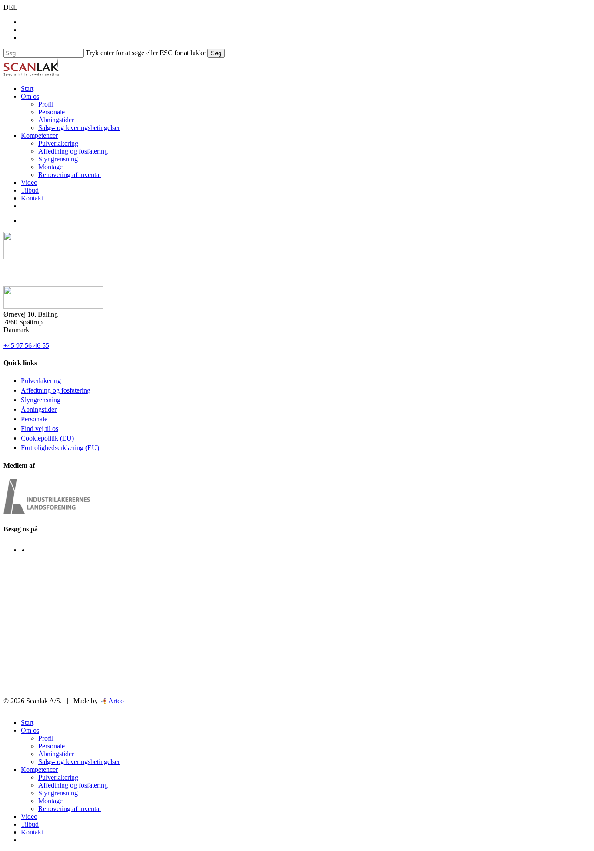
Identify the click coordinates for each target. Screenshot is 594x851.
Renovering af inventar (69, 808)
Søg (216, 53)
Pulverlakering (41, 380)
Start (27, 722)
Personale (34, 419)
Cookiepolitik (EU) (47, 438)
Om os (30, 730)
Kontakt (32, 832)
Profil (45, 738)
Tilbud (30, 824)
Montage (50, 800)
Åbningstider (39, 409)
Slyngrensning (40, 400)
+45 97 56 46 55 (26, 345)
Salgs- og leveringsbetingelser (79, 761)
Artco (115, 700)
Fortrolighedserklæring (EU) (60, 447)
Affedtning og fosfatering (55, 390)
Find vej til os (39, 428)
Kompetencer (39, 769)
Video (29, 816)
